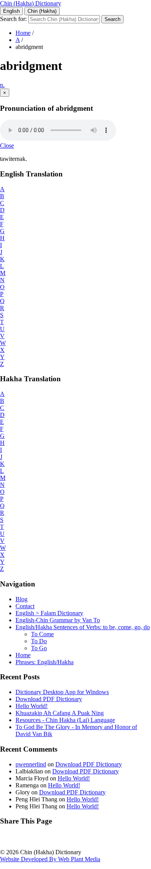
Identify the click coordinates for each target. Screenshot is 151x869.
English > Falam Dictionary (49, 613)
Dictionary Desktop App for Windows (62, 692)
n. (2, 85)
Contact (24, 606)
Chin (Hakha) (42, 11)
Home (23, 33)
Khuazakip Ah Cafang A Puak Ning (59, 713)
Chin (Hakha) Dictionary (30, 3)
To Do (39, 641)
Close (7, 145)
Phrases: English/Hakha (44, 662)
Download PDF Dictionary (48, 699)
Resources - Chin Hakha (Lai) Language (65, 720)
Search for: (13, 19)
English (11, 11)
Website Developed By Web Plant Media (50, 859)
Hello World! (31, 706)
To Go (39, 648)
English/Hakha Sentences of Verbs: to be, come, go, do (82, 627)
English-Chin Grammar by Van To (57, 620)
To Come (42, 634)
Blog (21, 599)
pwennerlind (30, 764)
